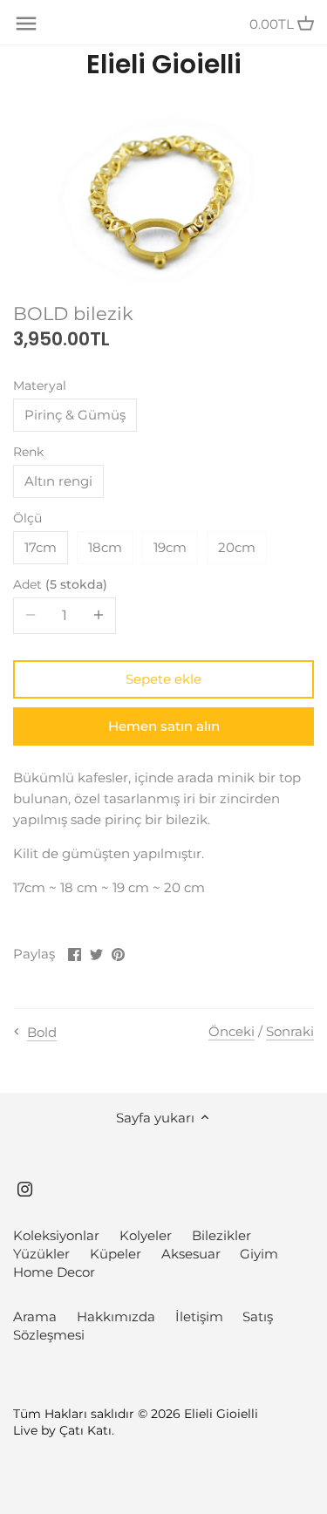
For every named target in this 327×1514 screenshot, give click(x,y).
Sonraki (290, 1031)
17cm (40, 547)
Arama (35, 1316)
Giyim (259, 1253)
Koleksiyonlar (56, 1235)
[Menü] (26, 23)
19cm (170, 547)
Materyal (39, 385)
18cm (105, 547)
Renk (28, 452)
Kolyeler (145, 1235)
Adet (58, 584)
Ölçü (27, 518)
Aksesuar (191, 1253)
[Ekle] (98, 615)
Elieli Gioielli (164, 64)
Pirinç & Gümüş (75, 414)
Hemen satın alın (164, 726)
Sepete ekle (163, 679)
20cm (236, 547)
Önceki (231, 1031)
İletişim (199, 1316)
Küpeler (115, 1253)
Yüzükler (41, 1253)
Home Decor (54, 1272)
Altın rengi (58, 481)
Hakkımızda (116, 1316)
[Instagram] (24, 1187)
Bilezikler (221, 1235)
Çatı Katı (85, 1430)
